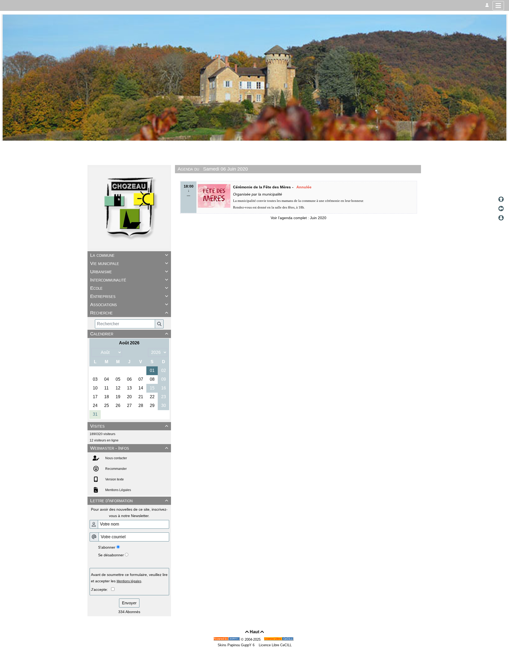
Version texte (114, 479)
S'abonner (106, 547)
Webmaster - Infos (129, 448)
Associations (129, 304)
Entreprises (129, 296)
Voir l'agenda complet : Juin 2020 (298, 218)
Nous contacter (115, 458)
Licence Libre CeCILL (275, 645)
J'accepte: (101, 589)
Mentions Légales (117, 490)
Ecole (129, 288)
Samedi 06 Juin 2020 (225, 169)
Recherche (129, 312)
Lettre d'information (129, 500)
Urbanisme (129, 271)
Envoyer (129, 603)
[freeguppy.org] (227, 639)
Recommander (115, 469)
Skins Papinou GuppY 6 (237, 645)
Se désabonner (111, 555)
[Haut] (501, 199)
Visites (129, 426)
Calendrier (129, 333)
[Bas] (501, 217)
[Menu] (498, 5)
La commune (129, 255)
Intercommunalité (129, 280)
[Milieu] (501, 208)
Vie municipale (129, 263)
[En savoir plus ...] (279, 639)
